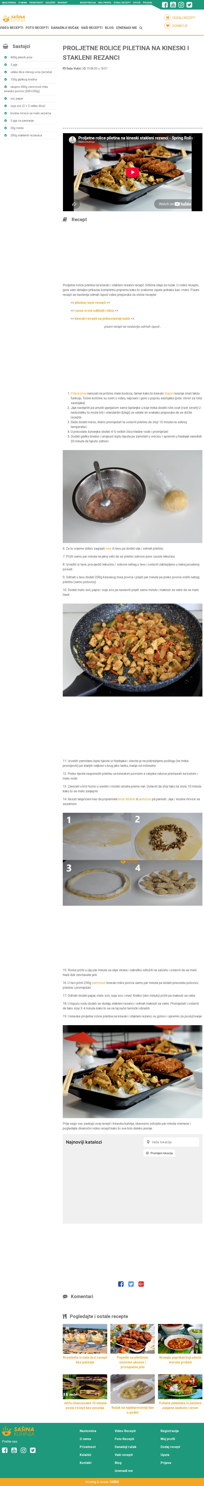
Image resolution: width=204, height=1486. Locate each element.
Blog (109, 28)
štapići (169, 393)
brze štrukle (126, 799)
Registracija (88, 2)
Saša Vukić (73, 68)
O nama (22, 2)
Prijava (147, 2)
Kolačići (50, 2)
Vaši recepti (92, 28)
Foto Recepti (37, 28)
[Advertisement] (132, 99)
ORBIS (114, 1482)
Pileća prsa (78, 393)
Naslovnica (9, 2)
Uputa (136, 2)
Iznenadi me (126, 28)
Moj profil (104, 2)
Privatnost (36, 2)
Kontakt (63, 2)
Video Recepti (125, 1431)
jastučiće (145, 799)
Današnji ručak (65, 28)
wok (108, 548)
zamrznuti (99, 983)
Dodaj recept (122, 2)
